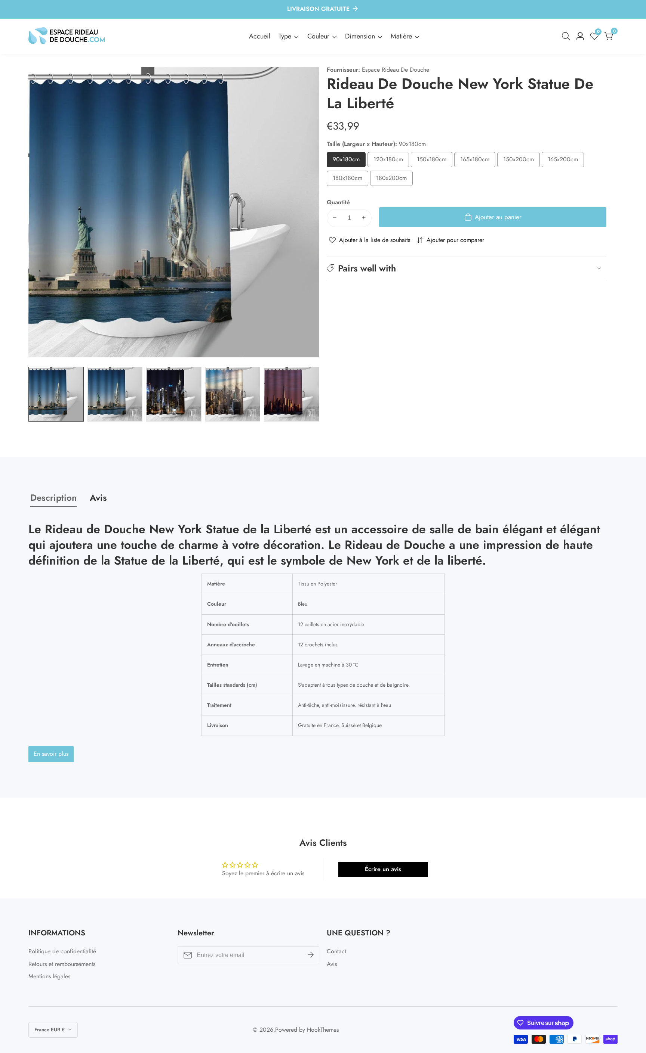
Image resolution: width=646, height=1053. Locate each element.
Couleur (318, 36)
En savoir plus (51, 753)
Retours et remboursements (61, 964)
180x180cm (350, 180)
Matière (401, 36)
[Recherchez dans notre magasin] (567, 36)
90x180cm (349, 161)
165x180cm (477, 161)
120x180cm (391, 161)
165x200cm (566, 161)
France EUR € (50, 1029)
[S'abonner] (310, 955)
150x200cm (521, 161)
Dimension (360, 36)
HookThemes (323, 1030)
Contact (336, 951)
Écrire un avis (383, 869)
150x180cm (434, 161)
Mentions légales (49, 976)
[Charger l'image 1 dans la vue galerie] (56, 394)
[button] (466, 268)
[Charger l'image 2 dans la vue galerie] (115, 394)
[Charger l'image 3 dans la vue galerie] (174, 394)
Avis (332, 964)
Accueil (259, 36)
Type (285, 36)
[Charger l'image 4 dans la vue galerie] (233, 394)
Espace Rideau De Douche (395, 70)
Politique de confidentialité (62, 951)
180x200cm (394, 180)
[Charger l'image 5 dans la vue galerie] (291, 394)
